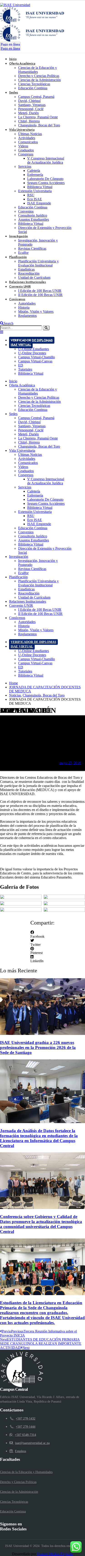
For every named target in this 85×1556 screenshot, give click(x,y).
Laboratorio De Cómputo (45, 179)
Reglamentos (27, 316)
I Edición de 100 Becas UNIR (39, 291)
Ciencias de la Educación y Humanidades (37, 70)
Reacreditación (28, 273)
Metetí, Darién (28, 113)
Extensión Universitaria (35, 191)
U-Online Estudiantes (33, 349)
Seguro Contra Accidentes (46, 183)
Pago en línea (10, 44)
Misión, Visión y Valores (35, 311)
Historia (23, 307)
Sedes (13, 92)
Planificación (18, 257)
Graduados (26, 150)
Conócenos (17, 299)
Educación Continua (32, 88)
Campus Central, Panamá (36, 97)
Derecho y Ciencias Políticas (38, 76)
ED (20, 365)
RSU (30, 195)
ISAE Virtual (21, 344)
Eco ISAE (34, 199)
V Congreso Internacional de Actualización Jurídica (45, 160)
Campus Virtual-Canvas (35, 361)
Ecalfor (23, 573)
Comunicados (28, 142)
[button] (42, 934)
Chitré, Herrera (29, 121)
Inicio (13, 381)
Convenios (26, 211)
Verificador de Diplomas (32, 340)
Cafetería (33, 170)
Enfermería (35, 175)
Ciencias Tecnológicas (34, 84)
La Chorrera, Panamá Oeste (38, 117)
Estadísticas (26, 269)
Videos (23, 146)
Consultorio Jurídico (32, 215)
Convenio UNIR (20, 286)
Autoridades (27, 303)
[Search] (46, 327)
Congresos (25, 154)
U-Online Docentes (32, 353)
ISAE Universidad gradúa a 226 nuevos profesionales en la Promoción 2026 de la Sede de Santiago (38, 1047)
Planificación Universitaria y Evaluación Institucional (38, 263)
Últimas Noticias (30, 134)
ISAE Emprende (39, 203)
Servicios (24, 166)
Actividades (26, 138)
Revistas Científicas (32, 248)
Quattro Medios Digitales (55, 1554)
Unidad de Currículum (34, 597)
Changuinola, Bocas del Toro (39, 125)
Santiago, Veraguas (32, 105)
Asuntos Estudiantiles (33, 219)
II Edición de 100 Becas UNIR (40, 295)
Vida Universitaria (21, 129)
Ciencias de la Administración (39, 80)
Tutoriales (25, 369)
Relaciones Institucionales (27, 601)
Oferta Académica (22, 63)
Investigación (18, 236)
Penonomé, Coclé (31, 109)
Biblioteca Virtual (39, 187)
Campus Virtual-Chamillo (36, 357)
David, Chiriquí (29, 101)
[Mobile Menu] (1, 332)
